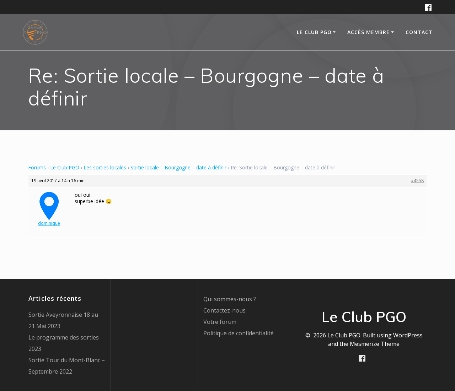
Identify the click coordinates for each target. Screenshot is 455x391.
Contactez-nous (224, 310)
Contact (419, 32)
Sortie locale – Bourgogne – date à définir (178, 167)
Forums (37, 167)
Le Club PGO (64, 167)
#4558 (417, 181)
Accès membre (368, 32)
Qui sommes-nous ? (229, 299)
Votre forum (219, 322)
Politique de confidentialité (238, 333)
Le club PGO (314, 32)
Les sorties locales (105, 167)
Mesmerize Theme (375, 344)
